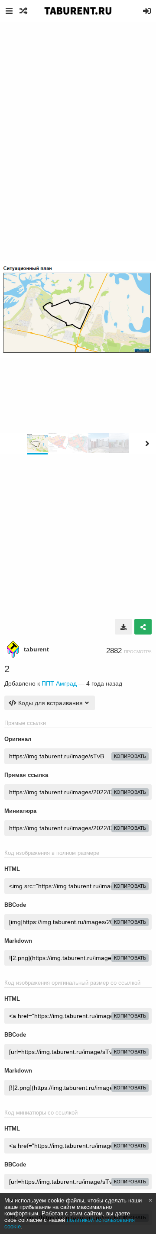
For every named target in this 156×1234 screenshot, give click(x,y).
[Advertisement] (78, 104)
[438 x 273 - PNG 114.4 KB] (123, 627)
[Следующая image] (147, 443)
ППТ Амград (59, 683)
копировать (130, 756)
